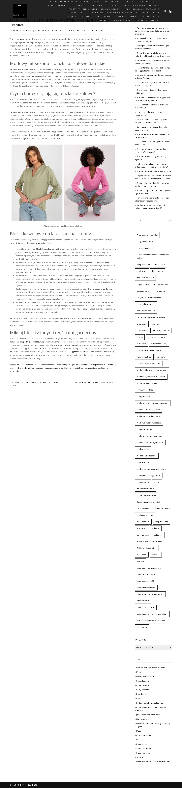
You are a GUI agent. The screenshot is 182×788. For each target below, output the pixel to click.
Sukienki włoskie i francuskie (149, 541)
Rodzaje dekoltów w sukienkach (141, 5)
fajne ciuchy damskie (146, 310)
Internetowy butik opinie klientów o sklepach (93, 9)
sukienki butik (143, 535)
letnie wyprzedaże (145, 390)
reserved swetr (143, 508)
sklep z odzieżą (161, 521)
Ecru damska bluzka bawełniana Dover (95, 383)
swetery (140, 561)
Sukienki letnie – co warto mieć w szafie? (154, 171)
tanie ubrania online (145, 607)
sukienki (155, 528)
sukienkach (142, 528)
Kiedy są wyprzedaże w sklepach (151, 376)
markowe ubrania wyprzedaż (149, 436)
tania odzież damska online (149, 568)
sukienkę (156, 554)
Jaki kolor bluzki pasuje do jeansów (87, 364)
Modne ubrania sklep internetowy (151, 469)
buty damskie (99, 5)
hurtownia (141, 343)
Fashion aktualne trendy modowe (69, 2)
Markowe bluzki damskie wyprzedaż (37, 368)
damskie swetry (161, 284)
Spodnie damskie (127, 16)
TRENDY (104, 20)
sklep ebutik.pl (143, 521)
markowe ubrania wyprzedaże (150, 442)
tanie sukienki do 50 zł (146, 581)
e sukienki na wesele (146, 304)
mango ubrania (143, 396)
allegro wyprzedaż (145, 241)
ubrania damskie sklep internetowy (152, 614)
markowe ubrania (144, 429)
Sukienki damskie (149, 2)
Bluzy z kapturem (66, 16)
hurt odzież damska (156, 337)
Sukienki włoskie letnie (147, 548)
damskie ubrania (144, 291)
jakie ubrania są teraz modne (142, 9)
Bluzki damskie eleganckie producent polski (53, 364)
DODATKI (86, 16)
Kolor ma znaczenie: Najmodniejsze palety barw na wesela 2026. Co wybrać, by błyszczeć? (153, 31)
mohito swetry (143, 482)
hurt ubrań (161, 357)
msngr (157, 482)
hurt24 (139, 337)
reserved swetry (162, 508)
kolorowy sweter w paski (147, 383)
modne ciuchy (143, 462)
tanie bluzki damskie (83, 368)
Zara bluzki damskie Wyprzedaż (151, 620)
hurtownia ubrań (144, 357)
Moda (97, 2)
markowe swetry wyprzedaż (149, 422)
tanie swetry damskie (146, 587)
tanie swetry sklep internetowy (150, 594)
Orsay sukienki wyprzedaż (148, 502)
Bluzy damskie (79, 5)
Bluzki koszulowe (17, 39)
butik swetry (157, 271)
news (114, 5)
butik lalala (160, 264)
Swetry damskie (150, 16)
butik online (142, 271)
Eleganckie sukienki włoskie (149, 297)
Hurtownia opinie (77, 13)
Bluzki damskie (57, 5)
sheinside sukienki (145, 515)
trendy (37, 243)
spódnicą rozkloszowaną (33, 341)
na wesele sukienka (145, 488)
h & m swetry (157, 324)
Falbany (60, 279)
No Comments (42, 31)
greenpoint (141, 324)
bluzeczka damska (25, 364)
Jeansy (43, 348)
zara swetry (142, 627)
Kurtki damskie (104, 16)
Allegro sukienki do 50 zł (147, 235)
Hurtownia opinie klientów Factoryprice (136, 20)
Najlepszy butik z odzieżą (120, 2)
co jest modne (143, 284)
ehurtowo (161, 291)
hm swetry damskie (161, 330)
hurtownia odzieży (159, 343)
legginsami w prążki (78, 351)
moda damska (143, 449)
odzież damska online (146, 495)
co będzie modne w (145, 277)
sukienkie (158, 535)
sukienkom (141, 554)
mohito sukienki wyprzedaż (149, 475)
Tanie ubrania (143, 600)
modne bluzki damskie (64, 368)
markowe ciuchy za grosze (148, 409)
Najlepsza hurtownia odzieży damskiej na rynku (120, 13)
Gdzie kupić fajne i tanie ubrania (151, 317)
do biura (35, 76)
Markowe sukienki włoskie (148, 416)
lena (15, 31)
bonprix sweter (143, 264)
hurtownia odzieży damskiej (149, 350)
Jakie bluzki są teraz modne (149, 363)
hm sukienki (142, 330)
